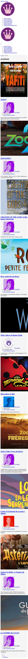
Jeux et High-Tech (8, 21)
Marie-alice (17, 406)
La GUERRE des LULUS (10, 633)
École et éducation (8, 19)
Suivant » (5, 657)
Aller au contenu (4, 1)
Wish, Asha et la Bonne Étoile (11, 335)
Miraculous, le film (8, 394)
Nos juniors (17, 348)
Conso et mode (7, 18)
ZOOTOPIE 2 (6, 158)
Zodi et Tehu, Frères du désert (12, 451)
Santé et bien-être (8, 24)
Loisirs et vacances (8, 22)
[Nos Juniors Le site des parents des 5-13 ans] (8, 16)
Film (4, 115)
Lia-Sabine (17, 112)
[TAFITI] (14, 96)
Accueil (2, 55)
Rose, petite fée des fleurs (10, 276)
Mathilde (17, 526)
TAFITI (3, 100)
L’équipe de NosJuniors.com (10, 25)
